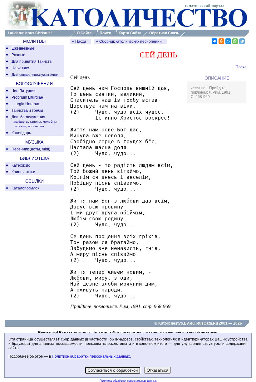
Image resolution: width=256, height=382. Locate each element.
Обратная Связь (164, 33)
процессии (36, 126)
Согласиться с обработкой (113, 370)
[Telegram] (242, 41)
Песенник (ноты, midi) (31, 149)
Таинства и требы (27, 110)
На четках (20, 68)
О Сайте (84, 33)
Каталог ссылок (25, 188)
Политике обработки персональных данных (91, 356)
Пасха (80, 41)
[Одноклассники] (221, 41)
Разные (18, 55)
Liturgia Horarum (26, 104)
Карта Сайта (130, 33)
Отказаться (157, 370)
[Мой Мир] (228, 41)
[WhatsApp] (235, 41)
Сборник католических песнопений (130, 41)
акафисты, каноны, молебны (35, 121)
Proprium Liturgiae (27, 97)
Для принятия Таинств (32, 61)
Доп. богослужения (28, 117)
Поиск (105, 33)
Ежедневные (23, 48)
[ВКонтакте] (214, 41)
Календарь (21, 133)
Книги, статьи (23, 172)
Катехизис (21, 165)
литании (19, 126)
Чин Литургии (24, 91)
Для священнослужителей (35, 74)
